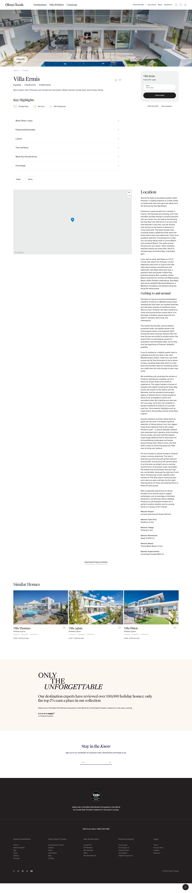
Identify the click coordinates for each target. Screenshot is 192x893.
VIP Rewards (87, 847)
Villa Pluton (131, 628)
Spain (15, 853)
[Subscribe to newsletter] (110, 761)
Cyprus (15, 70)
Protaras (26, 70)
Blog (50, 855)
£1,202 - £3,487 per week (76, 638)
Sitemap (157, 853)
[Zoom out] (129, 195)
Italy (14, 850)
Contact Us (168, 5)
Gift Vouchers (88, 850)
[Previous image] (17, 607)
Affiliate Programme (125, 855)
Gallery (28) (21, 59)
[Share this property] (116, 80)
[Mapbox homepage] (19, 252)
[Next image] (64, 607)
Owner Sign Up (123, 847)
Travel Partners (123, 850)
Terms (30, 179)
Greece (16, 855)
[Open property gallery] (96, 33)
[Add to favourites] (120, 80)
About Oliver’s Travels (56, 845)
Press (50, 850)
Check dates (159, 95)
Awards (51, 847)
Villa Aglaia (75, 628)
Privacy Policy (158, 847)
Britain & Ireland (19, 847)
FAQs (85, 853)
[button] (185, 887)
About (160, 5)
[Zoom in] (129, 192)
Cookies (156, 850)
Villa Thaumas (21, 628)
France (15, 845)
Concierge (72, 4)
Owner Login (122, 845)
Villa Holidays (56, 4)
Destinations (40, 4)
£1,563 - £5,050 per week (21, 638)
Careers (51, 858)
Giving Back (52, 853)
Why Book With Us (89, 855)
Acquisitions (122, 853)
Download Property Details (96, 562)
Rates (18, 179)
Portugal (16, 858)
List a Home (151, 5)
